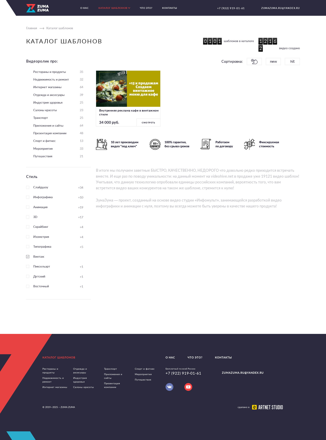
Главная (31, 28)
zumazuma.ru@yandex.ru (280, 8)
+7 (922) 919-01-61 (231, 8)
